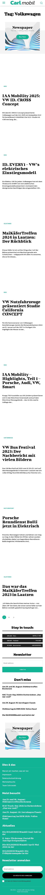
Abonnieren (36, 645)
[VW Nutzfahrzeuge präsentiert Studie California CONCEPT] (22, 279)
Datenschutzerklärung (19, 881)
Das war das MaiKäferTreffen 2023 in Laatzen (19, 590)
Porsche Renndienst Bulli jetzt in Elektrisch (20, 521)
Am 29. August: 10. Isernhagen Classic (19, 702)
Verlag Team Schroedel (25, 891)
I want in (23, 670)
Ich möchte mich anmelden (22, 876)
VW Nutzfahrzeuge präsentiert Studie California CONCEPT (21, 307)
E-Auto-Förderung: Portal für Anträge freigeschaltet (18, 839)
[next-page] (14, 617)
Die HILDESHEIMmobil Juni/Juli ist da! (18, 715)
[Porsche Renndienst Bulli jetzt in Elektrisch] (22, 495)
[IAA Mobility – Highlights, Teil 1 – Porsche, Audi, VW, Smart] (22, 352)
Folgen (38, 640)
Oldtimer (7, 224)
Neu (5, 86)
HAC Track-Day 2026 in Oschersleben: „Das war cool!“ (21, 695)
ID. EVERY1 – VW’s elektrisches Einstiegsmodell (20, 168)
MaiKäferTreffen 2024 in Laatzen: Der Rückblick (19, 237)
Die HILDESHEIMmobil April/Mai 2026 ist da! (20, 845)
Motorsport (9, 508)
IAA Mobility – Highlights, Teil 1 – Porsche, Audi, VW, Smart (21, 380)
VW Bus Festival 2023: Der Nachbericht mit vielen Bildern (18, 453)
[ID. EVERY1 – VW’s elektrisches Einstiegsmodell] (22, 142)
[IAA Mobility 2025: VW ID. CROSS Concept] (22, 73)
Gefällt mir (37, 636)
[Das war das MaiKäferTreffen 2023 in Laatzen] (22, 564)
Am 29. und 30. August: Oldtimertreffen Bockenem (19, 687)
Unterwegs (8, 438)
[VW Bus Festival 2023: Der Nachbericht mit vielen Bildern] (22, 425)
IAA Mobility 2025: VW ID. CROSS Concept (21, 99)
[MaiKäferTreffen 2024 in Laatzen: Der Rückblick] (22, 211)
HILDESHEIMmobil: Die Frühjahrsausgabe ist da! (15, 852)
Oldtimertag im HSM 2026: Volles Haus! (19, 709)
